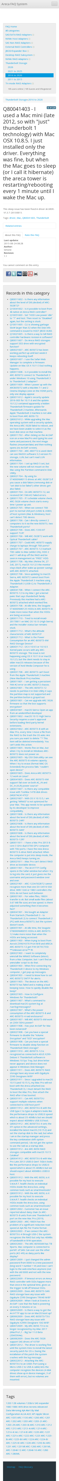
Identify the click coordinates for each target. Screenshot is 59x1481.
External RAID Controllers (19, 46)
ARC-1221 (45, 1431)
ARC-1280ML (13, 1453)
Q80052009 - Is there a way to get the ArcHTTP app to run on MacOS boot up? (31, 1311)
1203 (8, 1403)
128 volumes (19, 1403)
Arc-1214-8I (21, 1431)
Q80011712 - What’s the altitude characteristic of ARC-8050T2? (27, 632)
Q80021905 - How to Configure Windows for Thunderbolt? (26, 996)
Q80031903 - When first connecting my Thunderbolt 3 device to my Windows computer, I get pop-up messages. (30, 968)
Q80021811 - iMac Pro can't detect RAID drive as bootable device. (31, 863)
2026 (10, 67)
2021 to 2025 (15, 71)
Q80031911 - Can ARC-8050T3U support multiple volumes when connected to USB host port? (27, 1101)
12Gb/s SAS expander (37, 1403)
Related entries (13, 225)
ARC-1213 (11, 1428)
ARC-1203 (22, 1421)
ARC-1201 (45, 1417)
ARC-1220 (33, 1431)
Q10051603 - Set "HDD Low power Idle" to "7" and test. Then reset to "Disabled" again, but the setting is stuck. (31, 318)
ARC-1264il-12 (13, 1450)
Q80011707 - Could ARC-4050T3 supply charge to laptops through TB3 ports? (31, 544)
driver (12, 217)
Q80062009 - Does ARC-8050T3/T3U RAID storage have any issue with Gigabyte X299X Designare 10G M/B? (30, 1319)
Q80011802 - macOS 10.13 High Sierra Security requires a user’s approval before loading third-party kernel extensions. (30, 721)
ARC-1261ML (44, 1446)
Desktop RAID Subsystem (19, 54)
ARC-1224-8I (41, 1439)
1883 (8, 1406)
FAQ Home (11, 26)
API (34, 1413)
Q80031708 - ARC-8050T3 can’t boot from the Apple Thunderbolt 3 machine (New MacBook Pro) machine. (30, 675)
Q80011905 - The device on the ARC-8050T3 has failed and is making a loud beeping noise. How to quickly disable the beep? (31, 986)
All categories (12, 30)
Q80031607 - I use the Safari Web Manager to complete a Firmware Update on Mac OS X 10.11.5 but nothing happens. (31, 364)
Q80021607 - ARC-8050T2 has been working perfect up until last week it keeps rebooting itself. (29, 353)
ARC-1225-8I (13, 1442)
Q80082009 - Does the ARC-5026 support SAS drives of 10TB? (28, 1340)
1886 (15, 1406)
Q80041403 (28, 217)
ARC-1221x (12, 1435)
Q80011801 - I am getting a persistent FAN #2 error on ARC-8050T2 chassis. (30, 683)
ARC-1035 (11, 1417)
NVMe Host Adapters (17, 38)
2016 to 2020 (15, 75)
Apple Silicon (42, 1413)
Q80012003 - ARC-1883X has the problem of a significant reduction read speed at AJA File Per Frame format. (30, 1224)
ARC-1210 (35, 1424)
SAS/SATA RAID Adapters (18, 34)
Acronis (33, 1406)
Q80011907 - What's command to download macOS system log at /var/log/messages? (27, 1003)
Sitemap (11, 1466)
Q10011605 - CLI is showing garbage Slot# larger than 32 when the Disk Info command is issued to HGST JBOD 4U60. (31, 327)
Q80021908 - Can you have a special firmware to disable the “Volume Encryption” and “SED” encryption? (29, 1035)
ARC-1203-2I (35, 1421)
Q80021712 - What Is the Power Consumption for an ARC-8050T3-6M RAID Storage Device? (29, 640)
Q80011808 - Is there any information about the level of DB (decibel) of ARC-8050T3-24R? (30, 817)
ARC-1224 (28, 1439)
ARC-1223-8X (15, 1439)
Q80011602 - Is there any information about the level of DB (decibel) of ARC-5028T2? (30, 302)
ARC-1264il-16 (29, 1450)
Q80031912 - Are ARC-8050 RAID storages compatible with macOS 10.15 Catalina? (30, 1152)
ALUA (23, 1413)
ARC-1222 (23, 1435)
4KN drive (23, 1406)
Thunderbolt (42, 217)
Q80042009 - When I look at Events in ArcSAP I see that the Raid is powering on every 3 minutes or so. (30, 1303)
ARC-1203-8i (22, 1424)
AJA (23, 1410)
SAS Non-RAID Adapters (18, 42)
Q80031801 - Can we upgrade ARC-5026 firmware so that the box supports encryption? (31, 703)
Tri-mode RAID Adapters (18, 83)
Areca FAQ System (14, 4)
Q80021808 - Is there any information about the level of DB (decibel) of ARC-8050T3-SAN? (30, 826)
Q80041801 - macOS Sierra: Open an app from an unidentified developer (31, 711)
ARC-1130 (22, 1417)
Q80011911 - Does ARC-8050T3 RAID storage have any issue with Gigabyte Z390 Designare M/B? (30, 1073)
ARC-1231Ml (18, 1446)
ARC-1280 (43, 1450)
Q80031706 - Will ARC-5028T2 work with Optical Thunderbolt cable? (31, 538)
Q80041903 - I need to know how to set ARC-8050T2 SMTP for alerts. (31, 977)
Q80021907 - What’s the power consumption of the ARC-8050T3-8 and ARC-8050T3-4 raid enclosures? (30, 1013)
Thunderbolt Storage (16, 63)
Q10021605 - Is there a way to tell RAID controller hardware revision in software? (31, 335)
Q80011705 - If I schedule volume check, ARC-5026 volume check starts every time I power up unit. (31, 501)
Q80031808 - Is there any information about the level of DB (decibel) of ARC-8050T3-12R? (30, 836)
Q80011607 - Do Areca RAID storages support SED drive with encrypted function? (30, 343)
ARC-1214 (36, 1428)
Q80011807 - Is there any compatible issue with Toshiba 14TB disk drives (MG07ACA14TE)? (29, 792)
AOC (29, 1413)
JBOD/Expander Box (16, 50)
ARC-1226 (25, 1442)
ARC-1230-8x (38, 1442)
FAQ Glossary (26, 1466)
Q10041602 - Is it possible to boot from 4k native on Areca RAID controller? (31, 310)
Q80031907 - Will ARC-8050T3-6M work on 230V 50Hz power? (31, 1021)
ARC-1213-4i (24, 1428)
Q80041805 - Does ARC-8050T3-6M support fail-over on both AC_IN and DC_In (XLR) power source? (29, 782)
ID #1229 (51, 107)
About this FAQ (13, 234)
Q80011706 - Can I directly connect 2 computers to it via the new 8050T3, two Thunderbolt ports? (31, 523)
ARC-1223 (35, 1435)
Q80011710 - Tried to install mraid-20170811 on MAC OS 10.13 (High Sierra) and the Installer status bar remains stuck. (31, 623)
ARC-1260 (31, 1446)
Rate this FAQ (32, 234)
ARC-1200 (33, 1417)
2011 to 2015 (15, 79)
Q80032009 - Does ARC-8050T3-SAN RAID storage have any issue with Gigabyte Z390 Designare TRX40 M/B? (30, 1294)
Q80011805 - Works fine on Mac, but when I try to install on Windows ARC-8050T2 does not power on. (29, 751)
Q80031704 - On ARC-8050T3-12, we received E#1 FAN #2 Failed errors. (30, 493)
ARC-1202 (11, 1421)
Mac (19, 217)
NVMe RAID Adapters (17, 58)
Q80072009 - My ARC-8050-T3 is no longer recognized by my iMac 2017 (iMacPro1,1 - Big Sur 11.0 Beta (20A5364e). (29, 1330)
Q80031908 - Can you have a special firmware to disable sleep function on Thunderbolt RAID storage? (29, 1044)
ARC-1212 (46, 1424)
